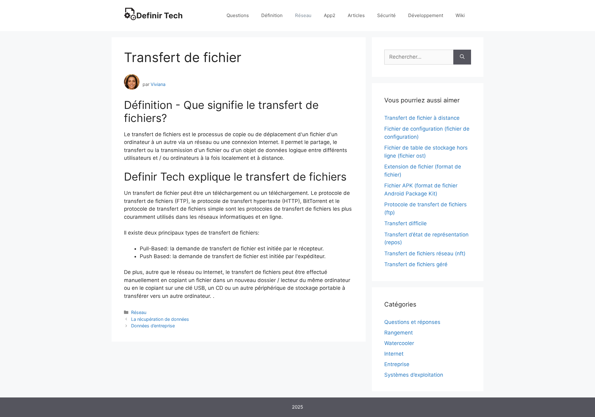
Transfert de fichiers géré (415, 264)
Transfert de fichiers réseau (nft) (424, 253)
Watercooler (399, 343)
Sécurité (386, 15)
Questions (238, 15)
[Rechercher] (462, 57)
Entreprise (396, 364)
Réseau (303, 15)
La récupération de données (160, 319)
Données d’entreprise (153, 325)
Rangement (398, 333)
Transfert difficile (405, 223)
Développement (425, 15)
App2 (329, 15)
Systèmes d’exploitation (413, 375)
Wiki (460, 15)
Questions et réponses (412, 322)
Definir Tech (159, 15)
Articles (356, 15)
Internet (393, 354)
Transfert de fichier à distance (422, 118)
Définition (272, 15)
